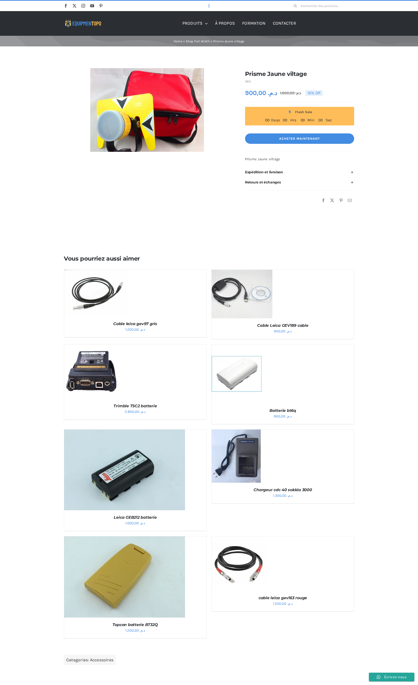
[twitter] (74, 6)
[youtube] (92, 6)
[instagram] (83, 6)
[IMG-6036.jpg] (147, 110)
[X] (332, 200)
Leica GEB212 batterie (135, 517)
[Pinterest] (341, 200)
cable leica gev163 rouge (283, 598)
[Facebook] (323, 200)
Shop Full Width (198, 41)
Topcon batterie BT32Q (135, 624)
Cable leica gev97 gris (135, 323)
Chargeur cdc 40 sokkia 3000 (283, 490)
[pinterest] (101, 6)
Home (178, 41)
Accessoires (101, 660)
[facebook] (66, 6)
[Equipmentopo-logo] (83, 20)
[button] (299, 172)
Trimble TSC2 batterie (135, 406)
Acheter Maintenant (299, 139)
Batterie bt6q (282, 410)
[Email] (349, 200)
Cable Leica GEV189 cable (282, 325)
